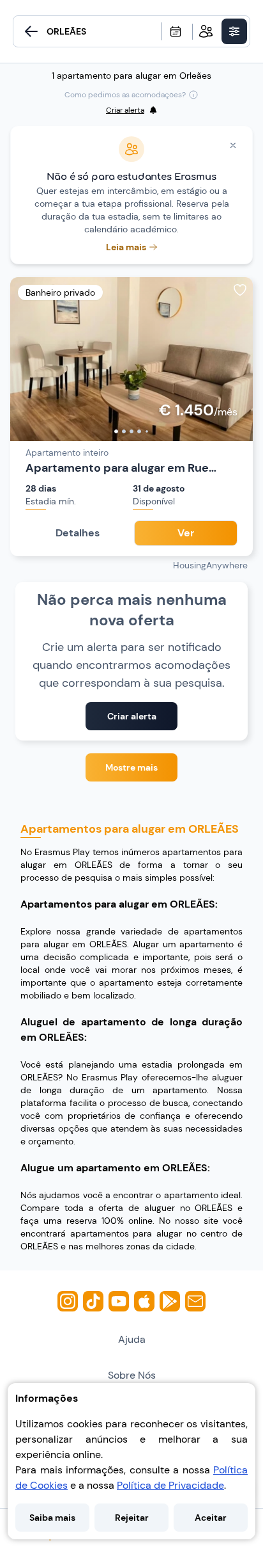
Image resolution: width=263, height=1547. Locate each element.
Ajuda (132, 1339)
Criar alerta (131, 716)
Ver (185, 533)
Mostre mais (131, 767)
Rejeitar (132, 1517)
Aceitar (211, 1517)
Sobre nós (132, 1375)
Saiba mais (52, 1517)
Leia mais (126, 247)
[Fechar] (233, 145)
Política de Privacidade (170, 1485)
